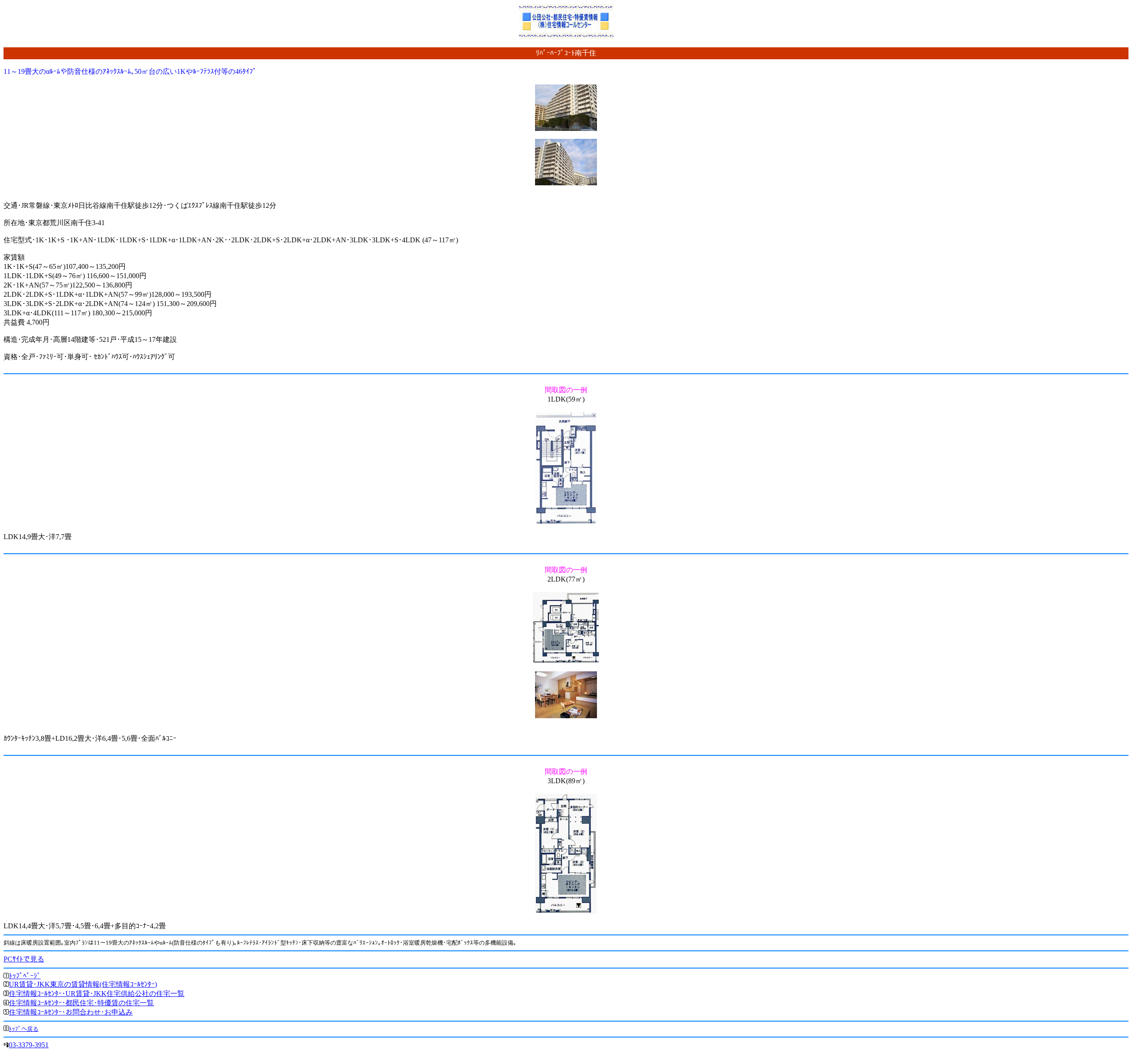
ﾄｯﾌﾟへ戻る (23, 1029)
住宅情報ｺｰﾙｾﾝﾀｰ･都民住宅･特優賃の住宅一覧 (81, 1003)
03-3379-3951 (29, 1045)
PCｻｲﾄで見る (24, 959)
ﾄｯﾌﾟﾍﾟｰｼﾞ (25, 976)
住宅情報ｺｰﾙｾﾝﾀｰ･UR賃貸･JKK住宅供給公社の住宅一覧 (96, 993)
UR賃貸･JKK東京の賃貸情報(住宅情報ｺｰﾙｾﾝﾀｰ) (83, 984)
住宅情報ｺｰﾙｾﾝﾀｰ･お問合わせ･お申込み (71, 1012)
